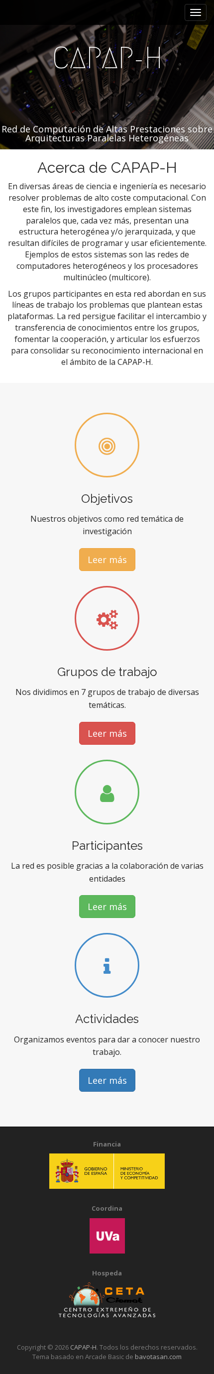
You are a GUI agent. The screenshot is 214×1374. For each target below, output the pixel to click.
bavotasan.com (158, 1356)
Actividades (107, 1019)
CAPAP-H (107, 58)
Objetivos (107, 498)
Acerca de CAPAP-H (107, 167)
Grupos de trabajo (107, 672)
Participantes (107, 845)
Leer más (107, 560)
